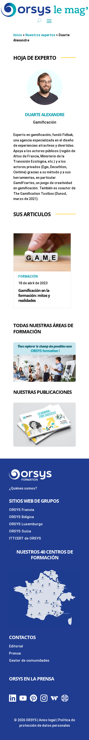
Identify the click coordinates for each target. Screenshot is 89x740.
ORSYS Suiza (20, 531)
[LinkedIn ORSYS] (12, 700)
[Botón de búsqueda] (39, 21)
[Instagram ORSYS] (43, 700)
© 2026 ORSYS (25, 720)
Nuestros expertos (40, 35)
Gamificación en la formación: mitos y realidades (34, 295)
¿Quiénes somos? (23, 488)
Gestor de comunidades (29, 660)
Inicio (17, 35)
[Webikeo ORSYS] (54, 700)
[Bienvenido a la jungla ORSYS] (64, 700)
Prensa (15, 653)
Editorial (16, 646)
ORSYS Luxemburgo (26, 524)
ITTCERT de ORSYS (25, 538)
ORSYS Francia (21, 510)
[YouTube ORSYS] (23, 700)
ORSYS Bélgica (21, 517)
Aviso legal (47, 720)
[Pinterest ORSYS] (33, 700)
